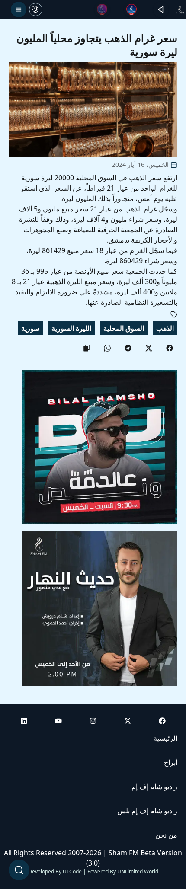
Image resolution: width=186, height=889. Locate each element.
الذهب (165, 328)
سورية (30, 328)
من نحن (166, 835)
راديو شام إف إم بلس (147, 810)
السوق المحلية (123, 328)
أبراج (170, 762)
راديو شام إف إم (154, 786)
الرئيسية (165, 738)
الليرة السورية (71, 328)
